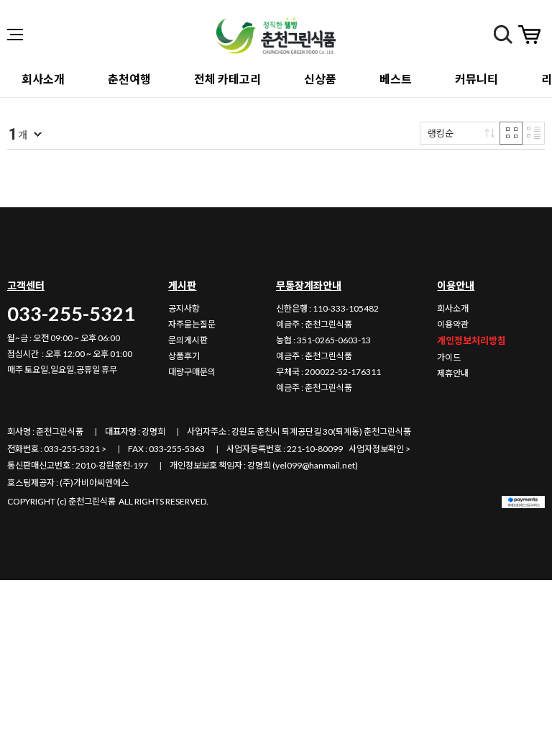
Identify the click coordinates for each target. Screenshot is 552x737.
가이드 (449, 357)
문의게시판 (188, 340)
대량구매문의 (192, 371)
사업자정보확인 (376, 448)
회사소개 (453, 308)
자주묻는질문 (192, 324)
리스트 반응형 (533, 133)
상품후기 (184, 356)
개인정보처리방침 (471, 340)
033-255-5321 (71, 313)
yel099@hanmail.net (315, 465)
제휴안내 (453, 373)
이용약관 (453, 324)
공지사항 (184, 308)
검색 (503, 34)
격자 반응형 (511, 133)
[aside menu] (15, 34)
